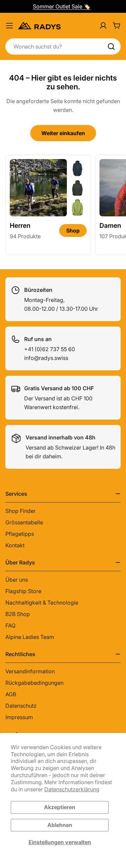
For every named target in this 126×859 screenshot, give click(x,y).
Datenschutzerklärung (71, 789)
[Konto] (103, 26)
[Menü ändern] (9, 26)
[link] (77, 168)
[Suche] (111, 46)
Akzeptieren (59, 807)
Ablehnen (59, 825)
